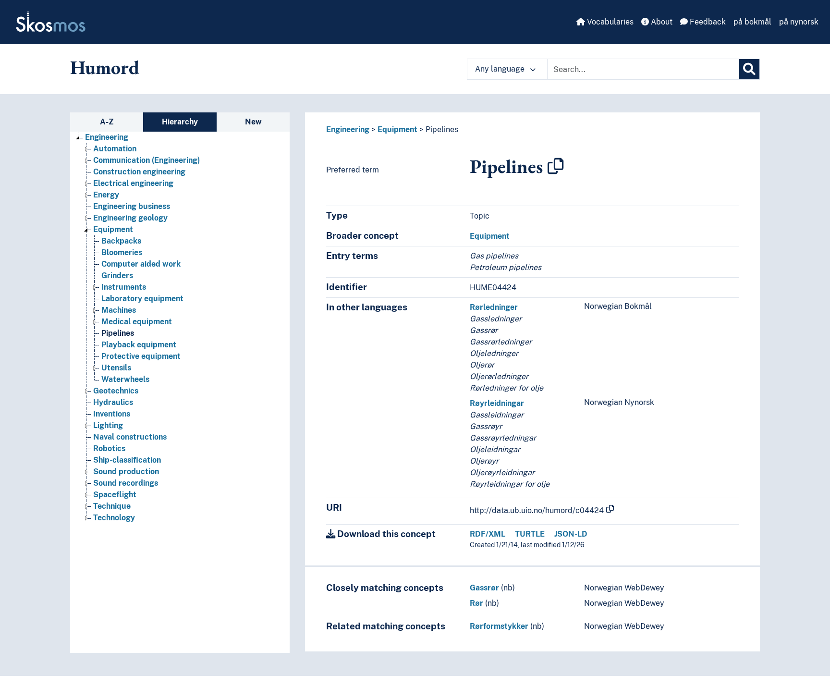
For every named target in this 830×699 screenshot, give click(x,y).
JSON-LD (570, 534)
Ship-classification (127, 460)
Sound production (126, 471)
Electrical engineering (133, 183)
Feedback (707, 21)
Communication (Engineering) (146, 160)
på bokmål (752, 21)
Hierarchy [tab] (180, 121)
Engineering (106, 137)
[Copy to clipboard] (555, 166)
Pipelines (117, 333)
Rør (476, 603)
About (660, 21)
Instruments (123, 287)
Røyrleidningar (497, 403)
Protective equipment (141, 356)
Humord (104, 67)
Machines (118, 310)
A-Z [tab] (107, 121)
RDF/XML (487, 534)
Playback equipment (138, 344)
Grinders (117, 275)
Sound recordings (125, 483)
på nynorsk (798, 21)
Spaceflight (114, 494)
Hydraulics (113, 402)
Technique (112, 506)
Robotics (109, 448)
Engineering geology (130, 217)
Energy (106, 194)
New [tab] (253, 121)
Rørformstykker (499, 626)
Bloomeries (121, 252)
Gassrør (484, 587)
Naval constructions (130, 436)
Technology (114, 517)
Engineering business (131, 206)
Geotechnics (115, 390)
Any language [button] (500, 69)
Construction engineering (139, 171)
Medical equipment (136, 321)
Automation (114, 148)
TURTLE (530, 534)
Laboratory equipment (142, 298)
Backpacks (121, 240)
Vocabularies (609, 21)
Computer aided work (141, 264)
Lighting (108, 425)
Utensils (116, 367)
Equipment (113, 229)
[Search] (749, 69)
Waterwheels (125, 379)
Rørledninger (494, 307)
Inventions (111, 413)
